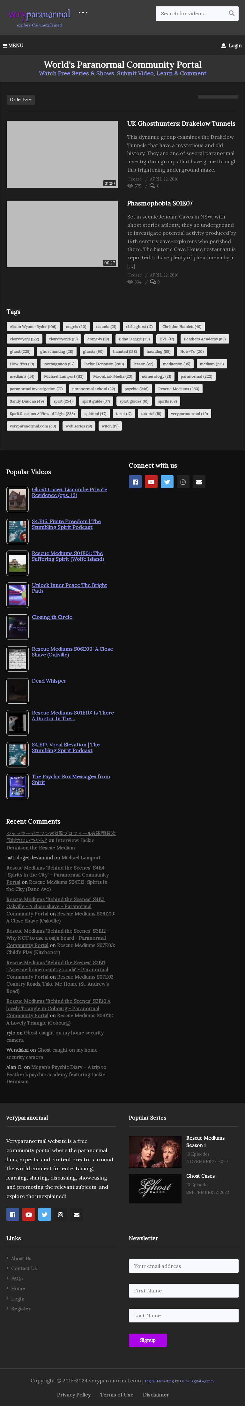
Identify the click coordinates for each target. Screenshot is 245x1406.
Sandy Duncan (27, 401)
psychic (137, 388)
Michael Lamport (64, 376)
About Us (21, 1258)
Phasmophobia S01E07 (160, 203)
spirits (167, 401)
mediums (22, 376)
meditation (176, 363)
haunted (125, 351)
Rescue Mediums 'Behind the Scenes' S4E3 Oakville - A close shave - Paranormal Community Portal (55, 906)
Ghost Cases (200, 1176)
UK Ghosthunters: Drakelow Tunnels (181, 123)
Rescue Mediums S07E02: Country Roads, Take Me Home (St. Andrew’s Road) (60, 984)
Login (234, 45)
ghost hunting (56, 351)
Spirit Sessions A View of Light (42, 413)
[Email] (199, 481)
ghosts (93, 351)
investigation (59, 363)
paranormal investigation (36, 388)
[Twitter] (167, 481)
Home (18, 1288)
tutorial (151, 413)
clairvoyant (24, 339)
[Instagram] (183, 481)
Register (21, 1309)
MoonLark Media (112, 376)
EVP (167, 339)
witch (110, 426)
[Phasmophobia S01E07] (62, 234)
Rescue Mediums (178, 388)
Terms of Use (116, 1394)
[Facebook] (135, 481)
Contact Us (24, 1268)
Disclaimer (156, 1394)
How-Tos (22, 363)
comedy (98, 339)
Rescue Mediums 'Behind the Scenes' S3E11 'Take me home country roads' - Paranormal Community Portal (57, 969)
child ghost (139, 326)
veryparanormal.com (33, 426)
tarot (124, 413)
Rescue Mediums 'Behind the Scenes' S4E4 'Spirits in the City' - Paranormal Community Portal (57, 875)
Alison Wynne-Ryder (33, 326)
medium (212, 363)
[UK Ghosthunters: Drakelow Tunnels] (62, 154)
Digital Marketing (159, 1381)
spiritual (96, 413)
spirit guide (96, 401)
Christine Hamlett (182, 326)
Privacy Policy (74, 1394)
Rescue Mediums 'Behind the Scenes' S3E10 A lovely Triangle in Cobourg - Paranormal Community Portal (58, 1008)
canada (106, 326)
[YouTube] (151, 481)
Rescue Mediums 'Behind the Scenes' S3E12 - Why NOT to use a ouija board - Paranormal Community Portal (57, 938)
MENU (15, 45)
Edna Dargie (134, 339)
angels (76, 326)
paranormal (196, 376)
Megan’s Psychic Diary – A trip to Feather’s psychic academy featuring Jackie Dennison (56, 1074)
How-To (192, 351)
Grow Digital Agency (197, 1381)
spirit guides (134, 401)
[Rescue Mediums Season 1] (155, 1152)
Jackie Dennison (104, 363)
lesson (143, 363)
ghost (20, 351)
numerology (156, 376)
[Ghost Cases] (155, 1188)
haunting (159, 351)
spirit (63, 401)
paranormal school (93, 388)
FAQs (17, 1279)
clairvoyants (63, 339)
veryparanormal (189, 413)
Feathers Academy (205, 339)
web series (79, 426)
